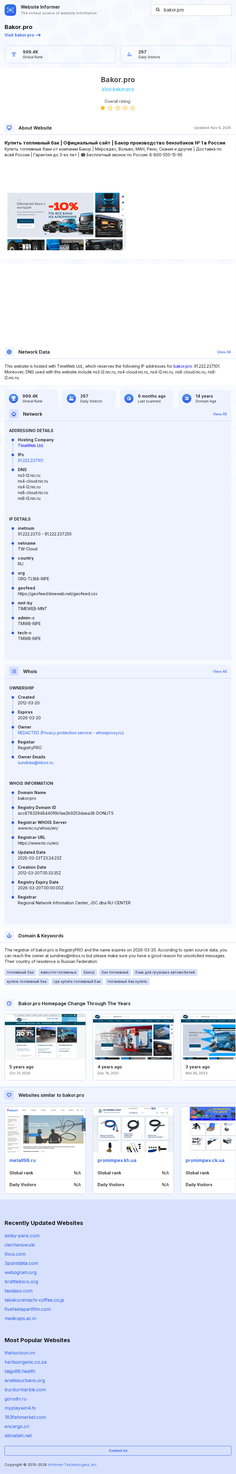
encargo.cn (17, 1426)
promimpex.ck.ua (205, 1160)
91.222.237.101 (30, 460)
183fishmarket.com (25, 1417)
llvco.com (15, 1254)
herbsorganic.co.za (26, 1362)
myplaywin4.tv (20, 1408)
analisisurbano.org (25, 1380)
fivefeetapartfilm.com (28, 1309)
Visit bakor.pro (19, 34)
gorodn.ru (15, 1399)
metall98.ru (22, 1160)
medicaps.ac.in (20, 1318)
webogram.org (21, 1272)
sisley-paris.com (22, 1235)
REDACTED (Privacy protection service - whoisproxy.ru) (71, 732)
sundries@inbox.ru (35, 762)
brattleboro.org (21, 1281)
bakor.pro (183, 366)
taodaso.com (19, 1291)
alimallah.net (18, 1435)
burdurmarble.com (25, 1389)
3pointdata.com (21, 1263)
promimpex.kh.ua (117, 1160)
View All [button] (224, 352)
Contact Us (118, 1450)
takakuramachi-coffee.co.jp (34, 1300)
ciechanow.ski (20, 1245)
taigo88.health (20, 1371)
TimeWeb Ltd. (31, 445)
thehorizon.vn (20, 1353)
